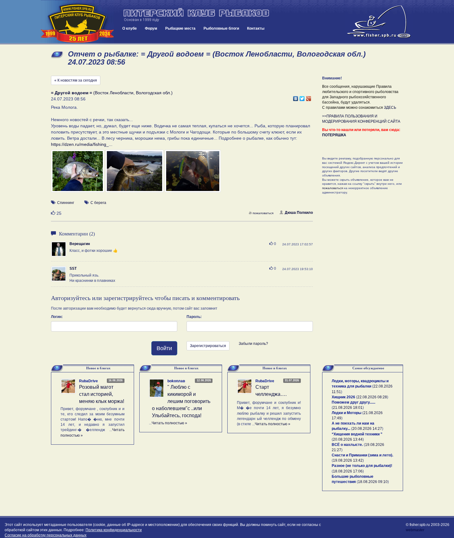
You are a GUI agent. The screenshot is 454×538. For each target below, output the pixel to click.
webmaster (415, 530)
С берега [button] (98, 203)
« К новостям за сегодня (75, 80)
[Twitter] (302, 97)
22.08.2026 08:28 (372, 397)
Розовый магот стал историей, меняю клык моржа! (101, 394)
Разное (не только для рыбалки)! (362, 466)
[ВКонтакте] (295, 97)
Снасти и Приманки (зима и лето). (362, 455)
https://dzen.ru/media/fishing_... (81, 144)
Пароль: (194, 317)
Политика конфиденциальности (114, 530)
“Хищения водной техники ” (357, 434)
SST (73, 268)
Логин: (57, 317)
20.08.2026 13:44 (348, 439)
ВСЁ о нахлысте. (347, 445)
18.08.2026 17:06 (348, 471)
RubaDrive (88, 381)
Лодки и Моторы (346, 413)
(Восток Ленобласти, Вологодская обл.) (112, 92)
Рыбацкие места (180, 28)
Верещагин (79, 244)
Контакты (255, 28)
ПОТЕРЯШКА (334, 135)
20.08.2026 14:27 (367, 428)
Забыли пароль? (253, 343)
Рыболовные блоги (221, 28)
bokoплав (176, 381)
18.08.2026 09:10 (373, 482)
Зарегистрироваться (208, 346)
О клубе (129, 28)
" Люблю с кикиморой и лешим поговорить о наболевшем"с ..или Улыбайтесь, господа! (181, 401)
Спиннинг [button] (65, 203)
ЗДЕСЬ (390, 107)
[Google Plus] (308, 97)
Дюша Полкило (299, 212)
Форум (151, 28)
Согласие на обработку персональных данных (45, 535)
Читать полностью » (169, 423)
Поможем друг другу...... (353, 402)
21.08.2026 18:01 (348, 407)
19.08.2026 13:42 (348, 460)
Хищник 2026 (343, 397)
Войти (164, 348)
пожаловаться (263, 213)
